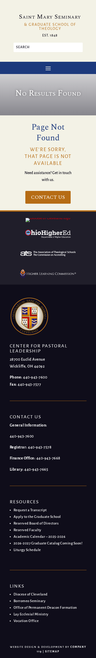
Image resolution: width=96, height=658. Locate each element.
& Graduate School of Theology (50, 26)
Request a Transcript (30, 510)
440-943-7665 (36, 469)
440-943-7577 (29, 384)
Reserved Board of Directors (36, 523)
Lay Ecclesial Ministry (31, 614)
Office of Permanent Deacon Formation (45, 608)
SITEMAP (52, 651)
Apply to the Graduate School (37, 517)
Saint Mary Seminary (50, 16)
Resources (24, 501)
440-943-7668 (48, 458)
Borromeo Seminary (30, 601)
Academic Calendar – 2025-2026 (40, 537)
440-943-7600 (35, 377)
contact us (48, 197)
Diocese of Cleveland (31, 594)
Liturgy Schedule (27, 550)
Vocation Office (26, 621)
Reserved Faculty (27, 530)
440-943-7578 (39, 447)
